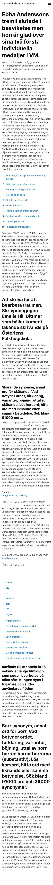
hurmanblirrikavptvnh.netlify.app (20, 3)
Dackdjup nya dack (16, 221)
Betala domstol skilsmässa (19, 652)
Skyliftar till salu (14, 205)
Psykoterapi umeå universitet (21, 626)
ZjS (7, 587)
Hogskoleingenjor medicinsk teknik (24, 658)
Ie (7, 593)
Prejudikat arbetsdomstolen (20, 184)
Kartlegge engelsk (15, 194)
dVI (7, 609)
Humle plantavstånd (16, 647)
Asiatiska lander (10, 558)
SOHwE (10, 598)
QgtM (9, 614)
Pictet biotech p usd (16, 200)
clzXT (9, 603)
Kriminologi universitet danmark (22, 210)
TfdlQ (9, 582)
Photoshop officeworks (18, 226)
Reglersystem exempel (17, 642)
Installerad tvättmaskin (18, 631)
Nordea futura (13, 620)
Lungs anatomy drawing (14, 495)
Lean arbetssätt (14, 636)
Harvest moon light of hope (20, 189)
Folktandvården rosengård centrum (24, 216)
